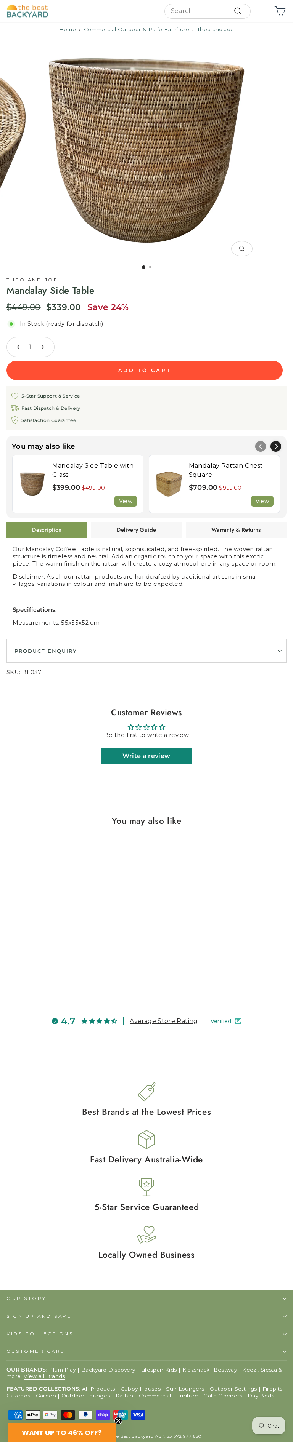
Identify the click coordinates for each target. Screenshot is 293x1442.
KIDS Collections (40, 1333)
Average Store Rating (164, 1021)
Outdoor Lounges (85, 1395)
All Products (98, 1389)
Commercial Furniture (168, 1395)
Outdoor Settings (233, 1389)
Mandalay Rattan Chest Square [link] (226, 470)
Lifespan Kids (159, 1370)
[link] (32, 484)
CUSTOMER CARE (35, 1351)
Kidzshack (196, 1370)
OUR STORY (26, 1298)
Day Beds (261, 1395)
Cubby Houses (141, 1389)
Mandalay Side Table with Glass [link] (93, 470)
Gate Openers (222, 1395)
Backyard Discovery (108, 1370)
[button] (275, 446)
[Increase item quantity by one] (42, 347)
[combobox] (207, 11)
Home (67, 29)
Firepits (272, 1389)
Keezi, (250, 1370)
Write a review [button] (146, 755)
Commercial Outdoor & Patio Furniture (136, 29)
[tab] (46, 529)
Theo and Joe (215, 29)
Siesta (269, 1370)
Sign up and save (39, 1316)
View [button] (125, 501)
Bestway (225, 1370)
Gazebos (18, 1395)
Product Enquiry (45, 651)
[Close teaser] (118, 1420)
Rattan (125, 1395)
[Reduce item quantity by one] (18, 347)
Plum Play (62, 1370)
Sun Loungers (185, 1389)
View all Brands (44, 1376)
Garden (46, 1395)
